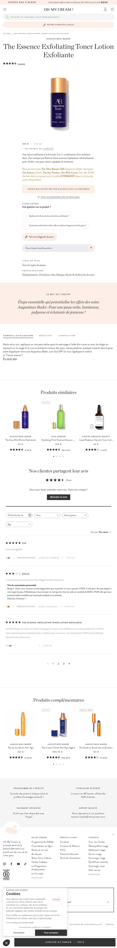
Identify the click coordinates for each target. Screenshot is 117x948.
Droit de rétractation (70, 858)
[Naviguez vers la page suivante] (69, 663)
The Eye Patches (51, 172)
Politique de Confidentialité (86, 924)
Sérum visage (95, 854)
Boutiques (37, 854)
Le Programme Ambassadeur (39, 867)
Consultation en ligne (42, 846)
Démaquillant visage (98, 846)
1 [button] (53, 456)
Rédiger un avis (58, 497)
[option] (58, 189)
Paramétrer (19, 932)
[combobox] (47, 515)
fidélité (48, 148)
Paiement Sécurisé (69, 854)
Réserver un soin (40, 850)
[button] (6, 942)
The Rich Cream (69, 172)
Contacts (64, 842)
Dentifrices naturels (98, 862)
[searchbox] (16, 515)
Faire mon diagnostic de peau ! (41, 236)
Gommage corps (97, 866)
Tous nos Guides (97, 842)
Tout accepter (51, 932)
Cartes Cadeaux (39, 862)
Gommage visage (97, 858)
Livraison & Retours (70, 846)
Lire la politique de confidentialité (20, 923)
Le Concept (37, 873)
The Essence (28, 172)
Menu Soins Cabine (41, 858)
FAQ (62, 850)
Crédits (110, 924)
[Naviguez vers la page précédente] (48, 663)
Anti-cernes (94, 870)
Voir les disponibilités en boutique (60, 197)
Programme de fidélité (42, 842)
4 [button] (63, 456)
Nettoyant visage (97, 850)
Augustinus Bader (58, 38)
